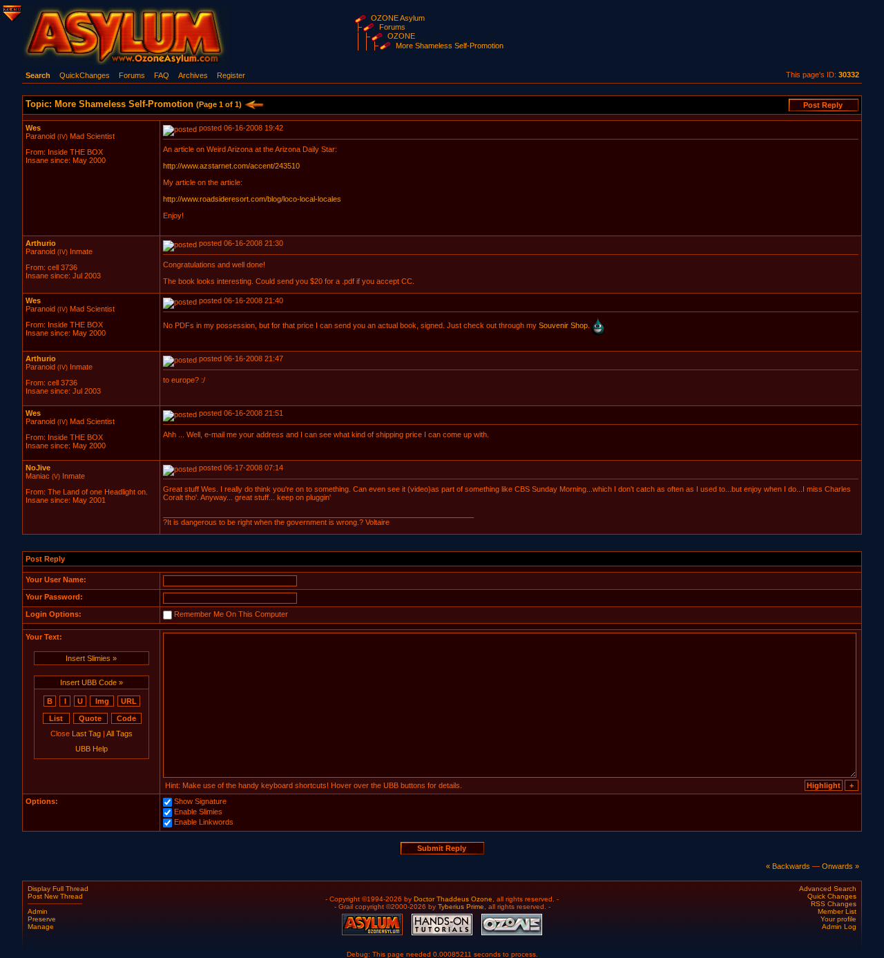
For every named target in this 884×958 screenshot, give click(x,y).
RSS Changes (833, 904)
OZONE (401, 36)
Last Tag (86, 733)
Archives (193, 75)
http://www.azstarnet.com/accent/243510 (231, 166)
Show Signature (200, 802)
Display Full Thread (58, 888)
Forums (392, 27)
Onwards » (840, 866)
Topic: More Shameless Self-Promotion (134, 104)
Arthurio (41, 243)
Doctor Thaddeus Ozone (453, 899)
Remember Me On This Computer (231, 615)
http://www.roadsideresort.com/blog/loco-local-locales (252, 199)
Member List (837, 911)
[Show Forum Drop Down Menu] (11, 11)
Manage (41, 926)
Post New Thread (55, 896)
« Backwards (788, 866)
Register (231, 75)
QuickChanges (84, 75)
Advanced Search (827, 888)
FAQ (161, 75)
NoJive (38, 467)
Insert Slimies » (91, 658)
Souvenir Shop (563, 325)
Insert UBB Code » (91, 682)
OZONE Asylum (398, 18)
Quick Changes (831, 896)
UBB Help (91, 749)
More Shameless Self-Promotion (449, 45)
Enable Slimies (198, 812)
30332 (848, 74)
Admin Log (839, 926)
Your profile (838, 919)
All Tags (119, 733)
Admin (38, 911)
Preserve (42, 919)
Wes (33, 128)
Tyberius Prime (461, 906)
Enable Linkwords (203, 822)
